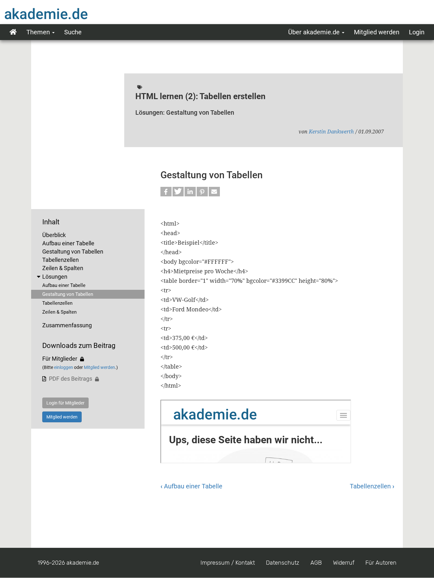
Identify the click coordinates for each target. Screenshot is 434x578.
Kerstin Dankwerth (331, 131)
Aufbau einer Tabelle (68, 243)
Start (13, 32)
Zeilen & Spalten (62, 268)
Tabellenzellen (60, 259)
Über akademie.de (314, 32)
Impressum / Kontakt (227, 562)
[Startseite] (59, 13)
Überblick (54, 235)
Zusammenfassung (67, 325)
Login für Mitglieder (65, 402)
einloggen (63, 367)
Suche (73, 32)
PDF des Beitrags (70, 378)
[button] (166, 191)
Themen (38, 32)
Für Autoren (381, 562)
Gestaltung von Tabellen (72, 251)
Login (416, 32)
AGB (316, 562)
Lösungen (54, 276)
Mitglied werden (376, 32)
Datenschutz (282, 562)
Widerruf (343, 562)
